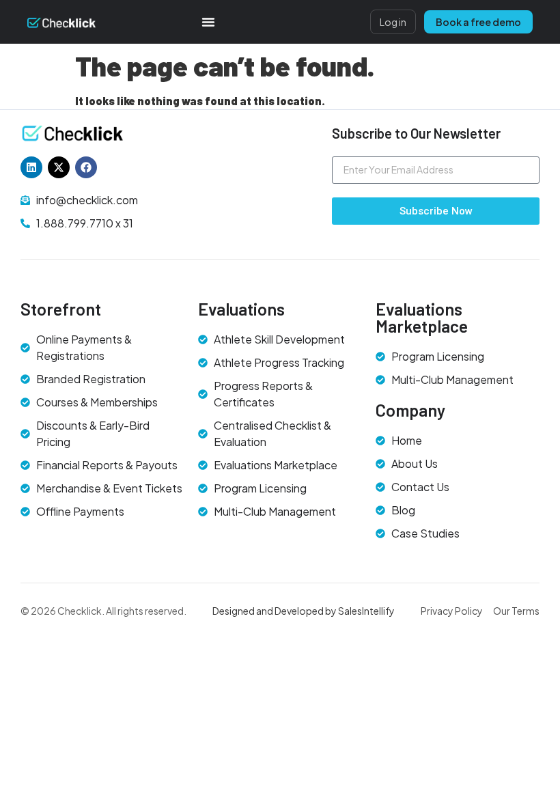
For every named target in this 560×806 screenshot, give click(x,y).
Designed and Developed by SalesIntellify (303, 610)
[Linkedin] (31, 167)
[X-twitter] (59, 167)
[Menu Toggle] (208, 22)
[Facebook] (86, 167)
